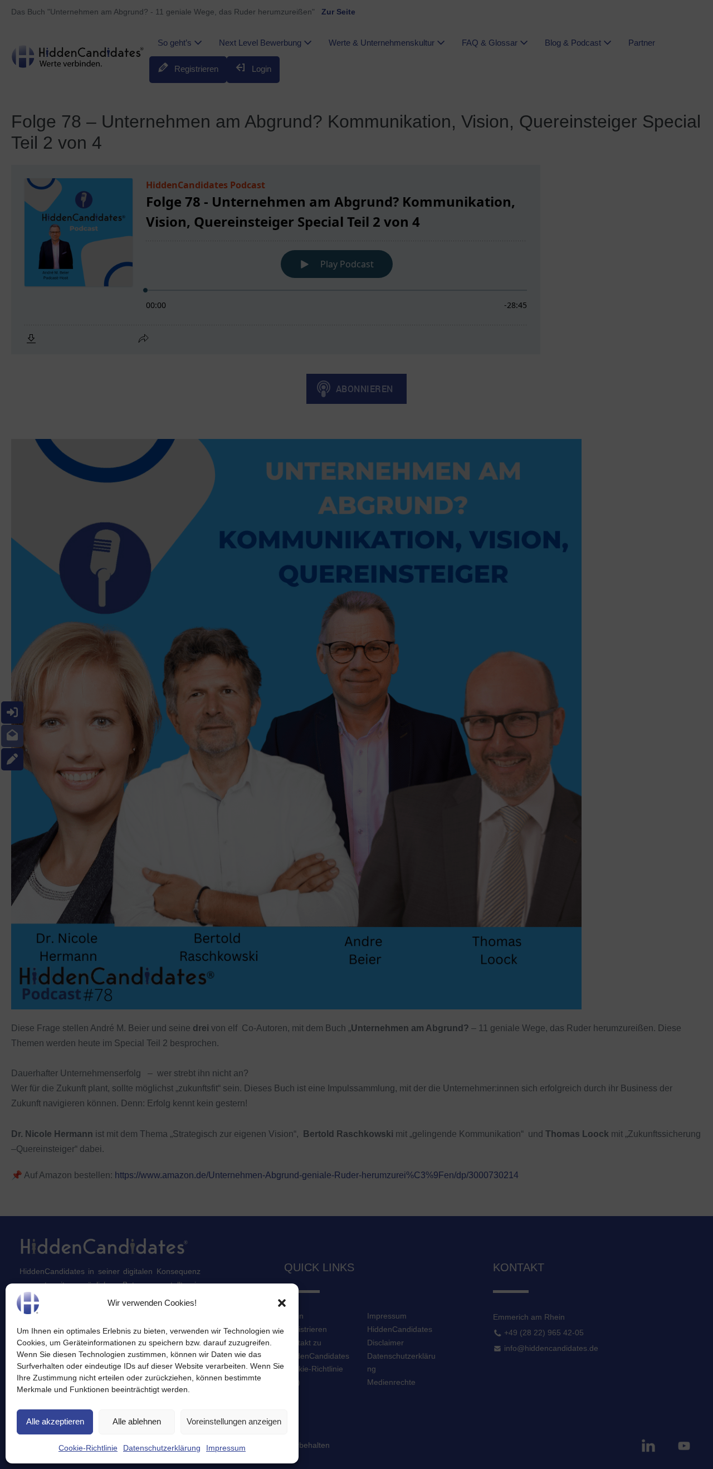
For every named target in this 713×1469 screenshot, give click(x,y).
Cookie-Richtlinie (88, 1447)
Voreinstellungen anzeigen (234, 1421)
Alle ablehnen (137, 1421)
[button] (281, 1303)
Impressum (226, 1447)
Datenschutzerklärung (162, 1447)
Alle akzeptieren (55, 1421)
